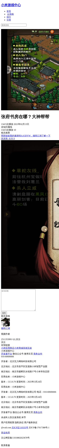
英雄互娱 (27, 348)
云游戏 (10, 14)
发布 (4, 313)
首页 (9, 11)
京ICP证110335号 (20, 427)
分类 (9, 20)
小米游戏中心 (11, 5)
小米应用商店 (7, 348)
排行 (9, 17)
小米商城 (18, 348)
